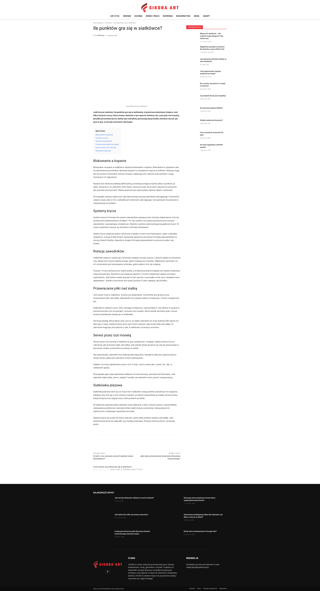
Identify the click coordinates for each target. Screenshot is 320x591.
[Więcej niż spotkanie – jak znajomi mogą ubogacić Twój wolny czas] (192, 36)
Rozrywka (108, 23)
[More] (157, 46)
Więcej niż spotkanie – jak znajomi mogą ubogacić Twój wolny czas (211, 35)
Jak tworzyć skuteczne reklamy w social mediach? (134, 498)
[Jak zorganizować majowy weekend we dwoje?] (192, 74)
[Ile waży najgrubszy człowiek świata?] (192, 148)
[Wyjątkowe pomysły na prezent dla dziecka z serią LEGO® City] (192, 50)
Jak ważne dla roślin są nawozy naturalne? (131, 515)
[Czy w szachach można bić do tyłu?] (192, 135)
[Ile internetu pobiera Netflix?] (192, 111)
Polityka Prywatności (210, 588)
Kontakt (192, 588)
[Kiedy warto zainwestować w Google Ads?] (172, 537)
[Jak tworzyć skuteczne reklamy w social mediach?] (102, 503)
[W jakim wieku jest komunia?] (192, 123)
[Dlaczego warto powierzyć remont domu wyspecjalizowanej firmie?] (172, 503)
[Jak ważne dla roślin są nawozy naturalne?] (102, 520)
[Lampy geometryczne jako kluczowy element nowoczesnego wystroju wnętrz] (102, 537)
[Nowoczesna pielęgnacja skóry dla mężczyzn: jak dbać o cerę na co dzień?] (172, 520)
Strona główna (98, 23)
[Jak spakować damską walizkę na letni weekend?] (192, 62)
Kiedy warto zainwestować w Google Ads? (200, 531)
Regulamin (223, 588)
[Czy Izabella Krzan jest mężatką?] (192, 99)
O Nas (199, 588)
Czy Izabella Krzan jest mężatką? (213, 96)
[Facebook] (107, 571)
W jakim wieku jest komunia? (211, 120)
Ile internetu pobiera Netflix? (211, 108)
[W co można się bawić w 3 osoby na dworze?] (192, 86)
